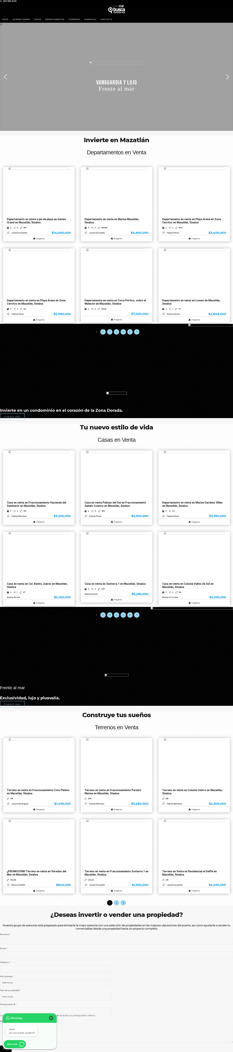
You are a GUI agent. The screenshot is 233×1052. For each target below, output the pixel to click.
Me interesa (7, 976)
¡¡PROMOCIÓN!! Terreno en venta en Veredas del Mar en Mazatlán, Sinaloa (36, 873)
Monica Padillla (18, 885)
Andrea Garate (173, 314)
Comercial (90, 19)
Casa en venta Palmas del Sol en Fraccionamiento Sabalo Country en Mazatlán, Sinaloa (115, 504)
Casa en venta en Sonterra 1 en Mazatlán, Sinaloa (115, 583)
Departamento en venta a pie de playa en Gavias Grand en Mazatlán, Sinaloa (36, 221)
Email (3, 948)
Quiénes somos (21, 19)
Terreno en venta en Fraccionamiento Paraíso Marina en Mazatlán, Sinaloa (113, 791)
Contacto (106, 19)
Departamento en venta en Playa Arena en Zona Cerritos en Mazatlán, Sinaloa (191, 221)
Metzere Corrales (170, 597)
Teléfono (5, 962)
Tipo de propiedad (10, 990)
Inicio (5, 19)
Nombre (5, 934)
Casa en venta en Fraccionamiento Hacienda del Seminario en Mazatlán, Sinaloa (36, 504)
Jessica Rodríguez (19, 804)
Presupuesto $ (8, 1004)
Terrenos (74, 19)
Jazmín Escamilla (19, 233)
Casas (37, 19)
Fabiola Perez (173, 233)
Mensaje (5, 1021)
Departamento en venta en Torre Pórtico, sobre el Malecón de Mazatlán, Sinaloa (115, 302)
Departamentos (54, 19)
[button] (116, 77)
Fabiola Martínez (19, 516)
